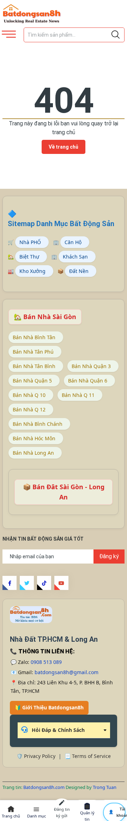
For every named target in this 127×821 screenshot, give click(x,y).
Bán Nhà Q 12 (29, 409)
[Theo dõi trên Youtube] (61, 583)
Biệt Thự (29, 256)
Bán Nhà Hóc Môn (34, 438)
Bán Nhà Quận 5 (32, 380)
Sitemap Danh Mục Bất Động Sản (61, 223)
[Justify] (115, 35)
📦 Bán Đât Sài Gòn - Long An (63, 492)
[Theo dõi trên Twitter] (27, 583)
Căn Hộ (73, 242)
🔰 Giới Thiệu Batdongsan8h (49, 707)
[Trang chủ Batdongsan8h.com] (31, 614)
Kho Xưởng (32, 271)
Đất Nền (79, 271)
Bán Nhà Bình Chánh (37, 424)
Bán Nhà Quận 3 (91, 366)
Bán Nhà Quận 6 (87, 380)
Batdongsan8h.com (44, 787)
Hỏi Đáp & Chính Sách (57, 730)
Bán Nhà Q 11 (78, 395)
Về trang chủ (63, 147)
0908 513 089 (46, 662)
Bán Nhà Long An (33, 452)
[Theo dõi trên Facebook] (9, 583)
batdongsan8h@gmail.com (66, 672)
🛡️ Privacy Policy (36, 756)
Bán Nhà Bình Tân (34, 337)
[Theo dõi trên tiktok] (44, 583)
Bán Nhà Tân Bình (34, 366)
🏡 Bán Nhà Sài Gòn (45, 316)
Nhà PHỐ (30, 242)
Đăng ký (109, 556)
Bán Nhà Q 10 (29, 395)
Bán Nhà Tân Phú (33, 351)
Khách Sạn (75, 256)
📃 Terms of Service (88, 756)
